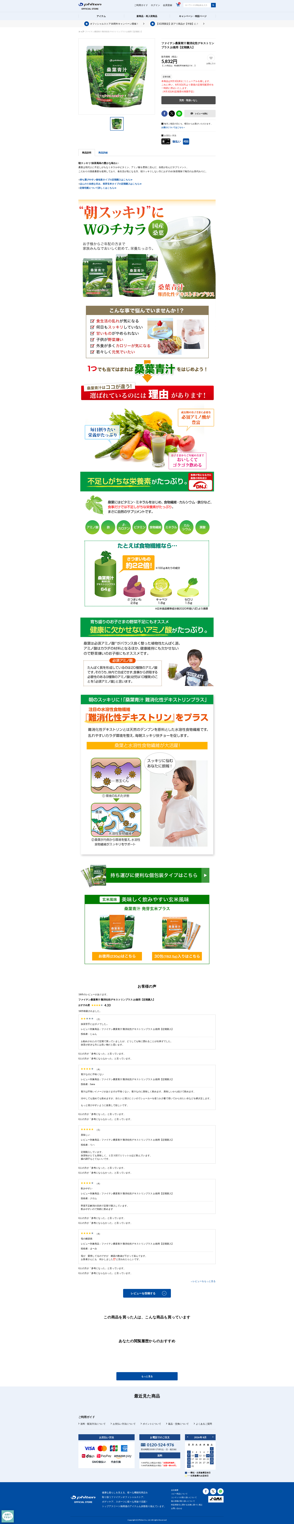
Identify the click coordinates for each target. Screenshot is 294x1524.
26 (200, 1462)
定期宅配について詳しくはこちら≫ (98, 187)
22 (212, 1459)
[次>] (213, 1436)
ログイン (155, 5)
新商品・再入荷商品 (147, 16)
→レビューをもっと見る (203, 1281)
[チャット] (8, 1516)
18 (196, 1459)
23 (189, 1462)
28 (208, 1462)
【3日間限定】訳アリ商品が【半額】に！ (177, 23)
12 (200, 1455)
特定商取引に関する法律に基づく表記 (186, 1505)
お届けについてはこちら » (173, 127)
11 (196, 1455)
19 (200, 1459)
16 (189, 1459)
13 (204, 1455)
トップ (81, 31)
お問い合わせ (176, 1508)
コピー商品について (179, 1494)
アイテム (101, 16)
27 (204, 1462)
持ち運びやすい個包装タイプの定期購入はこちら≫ (106, 179)
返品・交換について (178, 1423)
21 (208, 1459)
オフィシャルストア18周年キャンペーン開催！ (114, 23)
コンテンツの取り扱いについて (184, 1497)
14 (208, 1455)
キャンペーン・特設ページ (193, 16)
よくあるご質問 (204, 1423)
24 (192, 1462)
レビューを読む (201, 113)
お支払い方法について (124, 1423)
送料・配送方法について (93, 1423)
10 (192, 1455)
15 (212, 1455)
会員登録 (167, 5)
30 (189, 1466)
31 (192, 1466)
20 (204, 1459)
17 (192, 1459)
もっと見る (147, 1376)
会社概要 (174, 1490)
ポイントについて (152, 1423)
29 (212, 1462)
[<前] (188, 1436)
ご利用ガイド (141, 5)
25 (196, 1462)
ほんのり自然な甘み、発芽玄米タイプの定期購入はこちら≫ (111, 183)
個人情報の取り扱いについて (183, 1501)
